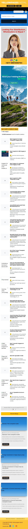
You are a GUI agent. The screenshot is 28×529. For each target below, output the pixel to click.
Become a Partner (10, 518)
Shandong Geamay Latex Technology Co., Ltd (16, 289)
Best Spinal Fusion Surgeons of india (17, 380)
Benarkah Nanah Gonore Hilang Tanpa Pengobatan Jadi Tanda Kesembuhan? (18, 236)
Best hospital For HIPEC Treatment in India (15, 178)
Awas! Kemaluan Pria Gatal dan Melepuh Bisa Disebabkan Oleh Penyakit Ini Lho (18, 316)
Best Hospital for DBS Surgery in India (18, 152)
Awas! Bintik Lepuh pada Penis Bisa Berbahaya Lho (17, 205)
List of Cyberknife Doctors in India (17, 393)
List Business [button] (11, 6)
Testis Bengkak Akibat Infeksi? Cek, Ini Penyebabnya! (17, 192)
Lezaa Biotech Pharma (15, 368)
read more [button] (5, 444)
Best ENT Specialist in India (16, 355)
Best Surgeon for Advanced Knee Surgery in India (17, 164)
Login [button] (18, 6)
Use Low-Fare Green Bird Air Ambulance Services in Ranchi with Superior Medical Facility (17, 264)
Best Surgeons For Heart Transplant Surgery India (16, 139)
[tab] (9, 129)
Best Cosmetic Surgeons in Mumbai (17, 344)
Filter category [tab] (5, 131)
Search (14, 21)
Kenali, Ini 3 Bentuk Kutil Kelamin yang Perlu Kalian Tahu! (18, 330)
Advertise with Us (21, 518)
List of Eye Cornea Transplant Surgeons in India (17, 251)
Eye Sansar (12, 277)
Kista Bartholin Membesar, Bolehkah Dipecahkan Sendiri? (17, 301)
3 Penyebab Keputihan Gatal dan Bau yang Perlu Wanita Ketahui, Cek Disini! (17, 221)
